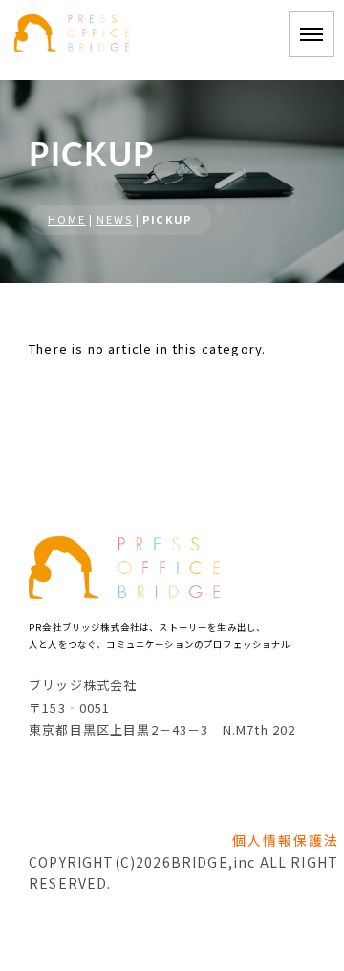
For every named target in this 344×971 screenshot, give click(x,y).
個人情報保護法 (285, 840)
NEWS (115, 219)
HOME (67, 219)
